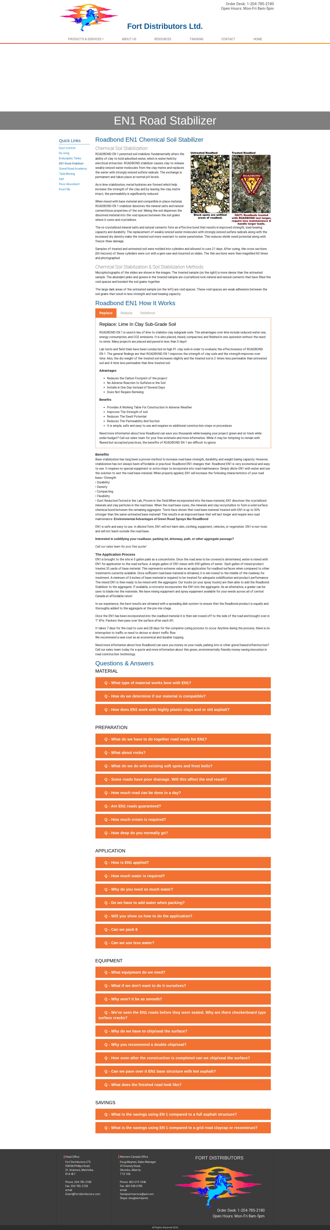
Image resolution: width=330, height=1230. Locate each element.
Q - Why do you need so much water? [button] (138, 889)
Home (257, 39)
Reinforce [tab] (147, 313)
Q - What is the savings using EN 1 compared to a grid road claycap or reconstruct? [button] (180, 1128)
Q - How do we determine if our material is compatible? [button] (155, 696)
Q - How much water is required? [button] (134, 876)
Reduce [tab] (126, 313)
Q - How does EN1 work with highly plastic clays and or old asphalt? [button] (167, 709)
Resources (162, 39)
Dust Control (67, 148)
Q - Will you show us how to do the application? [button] (148, 916)
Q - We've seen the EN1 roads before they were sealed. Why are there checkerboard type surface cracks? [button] (182, 1015)
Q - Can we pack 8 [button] (121, 929)
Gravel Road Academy (73, 168)
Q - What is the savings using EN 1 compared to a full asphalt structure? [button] (170, 1114)
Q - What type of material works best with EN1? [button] (147, 683)
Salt (61, 179)
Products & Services (84, 39)
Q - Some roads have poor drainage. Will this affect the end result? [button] (165, 779)
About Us (129, 39)
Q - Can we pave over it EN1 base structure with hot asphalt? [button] (160, 1071)
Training (196, 39)
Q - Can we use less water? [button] (129, 943)
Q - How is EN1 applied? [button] (126, 862)
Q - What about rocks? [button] (125, 752)
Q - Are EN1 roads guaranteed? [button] (132, 806)
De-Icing (64, 153)
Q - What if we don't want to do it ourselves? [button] (145, 986)
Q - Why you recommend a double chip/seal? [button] (145, 1044)
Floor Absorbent (69, 184)
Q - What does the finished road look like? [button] (142, 1085)
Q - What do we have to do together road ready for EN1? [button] (155, 739)
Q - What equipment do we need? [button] (134, 972)
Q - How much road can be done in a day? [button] (142, 793)
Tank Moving (67, 174)
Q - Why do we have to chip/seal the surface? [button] (145, 1031)
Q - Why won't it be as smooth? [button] (133, 999)
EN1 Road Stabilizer (71, 163)
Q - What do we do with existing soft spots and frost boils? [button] (158, 766)
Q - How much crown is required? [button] (135, 819)
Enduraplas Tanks (70, 158)
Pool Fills (64, 189)
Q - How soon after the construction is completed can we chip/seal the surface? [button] (177, 1058)
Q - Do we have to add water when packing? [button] (144, 903)
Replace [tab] (105, 313)
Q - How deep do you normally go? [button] (136, 833)
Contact (228, 39)
